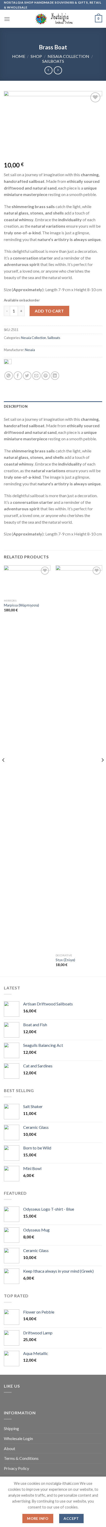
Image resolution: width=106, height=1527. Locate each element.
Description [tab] (16, 406)
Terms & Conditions (21, 1458)
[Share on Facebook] (18, 375)
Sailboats (53, 61)
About (9, 1448)
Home (18, 56)
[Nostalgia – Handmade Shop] (53, 19)
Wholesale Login (18, 1438)
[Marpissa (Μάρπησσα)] (27, 580)
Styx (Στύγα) (65, 960)
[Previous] (3, 770)
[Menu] (7, 19)
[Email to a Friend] (36, 375)
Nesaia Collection (68, 56)
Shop (36, 56)
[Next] (102, 770)
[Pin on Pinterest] (45, 375)
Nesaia (30, 350)
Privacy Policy (16, 1468)
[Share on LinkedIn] (55, 375)
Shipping (11, 1428)
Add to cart (49, 310)
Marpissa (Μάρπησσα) (21, 605)
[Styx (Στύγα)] (79, 758)
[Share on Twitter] (27, 375)
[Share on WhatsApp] (8, 375)
